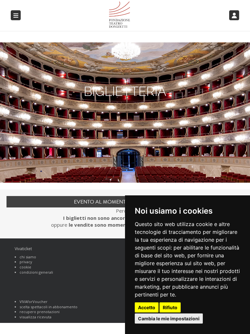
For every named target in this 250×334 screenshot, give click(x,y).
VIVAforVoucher (34, 301)
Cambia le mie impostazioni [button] (169, 318)
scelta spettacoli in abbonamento (48, 306)
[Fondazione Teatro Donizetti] (146, 15)
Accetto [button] (146, 307)
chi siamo (28, 256)
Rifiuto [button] (170, 307)
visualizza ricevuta (35, 316)
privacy (26, 261)
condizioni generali (36, 272)
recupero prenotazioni (40, 311)
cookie (25, 267)
